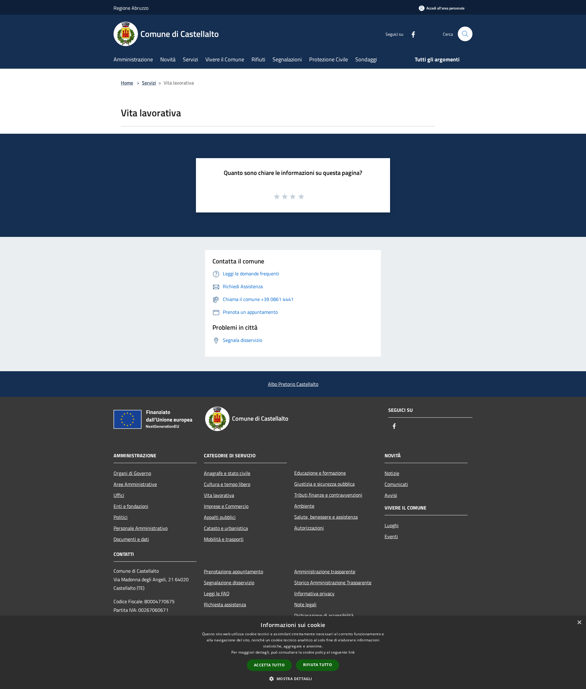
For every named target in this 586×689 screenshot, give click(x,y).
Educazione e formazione (320, 473)
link (352, 652)
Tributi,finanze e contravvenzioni (328, 495)
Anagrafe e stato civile (227, 473)
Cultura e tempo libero (227, 484)
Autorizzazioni (309, 527)
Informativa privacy (314, 593)
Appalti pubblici (220, 517)
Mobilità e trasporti (224, 539)
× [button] (579, 622)
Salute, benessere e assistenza (326, 516)
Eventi (391, 536)
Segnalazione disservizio (229, 582)
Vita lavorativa (219, 495)
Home (127, 82)
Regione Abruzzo (131, 8)
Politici (121, 517)
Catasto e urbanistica (226, 528)
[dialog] (293, 652)
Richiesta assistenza (225, 604)
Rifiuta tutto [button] (317, 664)
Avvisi (391, 495)
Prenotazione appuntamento (233, 571)
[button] (293, 679)
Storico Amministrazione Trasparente (332, 582)
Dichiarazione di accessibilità (323, 615)
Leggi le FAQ (217, 593)
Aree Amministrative (135, 484)
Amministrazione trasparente (324, 571)
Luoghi (392, 525)
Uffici (119, 495)
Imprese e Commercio (226, 506)
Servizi (149, 82)
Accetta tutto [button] (269, 665)
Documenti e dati (131, 539)
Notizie (392, 473)
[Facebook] (411, 34)
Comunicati (396, 484)
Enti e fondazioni (131, 506)
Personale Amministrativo (141, 528)
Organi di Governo (132, 473)
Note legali (305, 604)
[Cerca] (465, 34)
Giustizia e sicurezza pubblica (324, 484)
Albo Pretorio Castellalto (293, 384)
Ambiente (304, 505)
